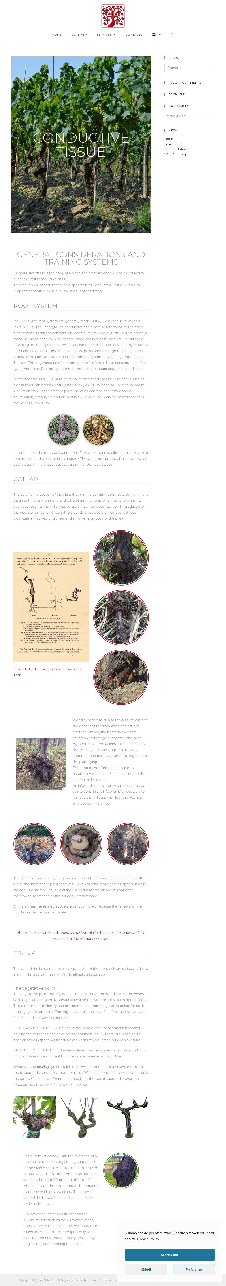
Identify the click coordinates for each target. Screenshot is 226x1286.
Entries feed (173, 144)
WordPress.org (175, 154)
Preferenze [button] (194, 1269)
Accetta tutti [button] (170, 1255)
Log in (168, 138)
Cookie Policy (148, 1239)
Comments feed (176, 149)
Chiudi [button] (146, 1269)
